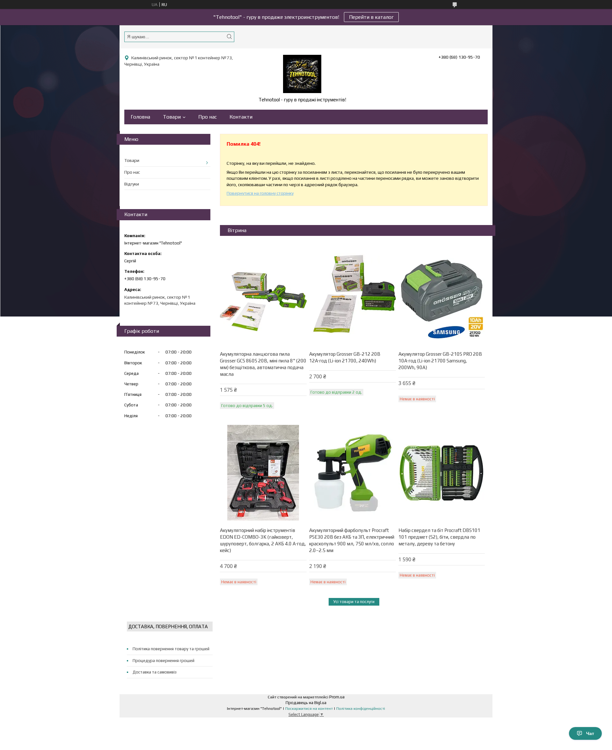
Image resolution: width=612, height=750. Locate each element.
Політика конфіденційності (360, 708)
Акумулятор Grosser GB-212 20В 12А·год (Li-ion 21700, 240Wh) (344, 357)
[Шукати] (229, 36)
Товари (172, 117)
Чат (590, 733)
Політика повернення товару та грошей (171, 648)
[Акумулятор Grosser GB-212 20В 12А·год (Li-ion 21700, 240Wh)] (352, 296)
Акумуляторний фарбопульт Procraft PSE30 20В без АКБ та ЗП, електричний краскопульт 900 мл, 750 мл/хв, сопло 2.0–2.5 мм (351, 540)
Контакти (240, 117)
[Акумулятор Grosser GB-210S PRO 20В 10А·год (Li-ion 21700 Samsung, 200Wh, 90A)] (441, 296)
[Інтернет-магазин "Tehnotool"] (302, 74)
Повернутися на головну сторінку (260, 193)
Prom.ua (337, 697)
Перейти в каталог (371, 17)
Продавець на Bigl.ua (306, 702)
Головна (140, 117)
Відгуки (131, 183)
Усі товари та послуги (354, 601)
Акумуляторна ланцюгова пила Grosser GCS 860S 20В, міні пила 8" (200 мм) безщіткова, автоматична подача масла (263, 364)
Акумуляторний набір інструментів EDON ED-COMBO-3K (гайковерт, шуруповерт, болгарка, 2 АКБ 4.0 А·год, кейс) (263, 540)
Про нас (207, 117)
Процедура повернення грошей (163, 660)
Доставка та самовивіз (155, 672)
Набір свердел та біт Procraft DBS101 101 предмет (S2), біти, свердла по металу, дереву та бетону (439, 537)
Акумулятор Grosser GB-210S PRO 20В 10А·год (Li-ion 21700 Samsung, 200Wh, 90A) (440, 360)
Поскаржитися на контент (309, 708)
